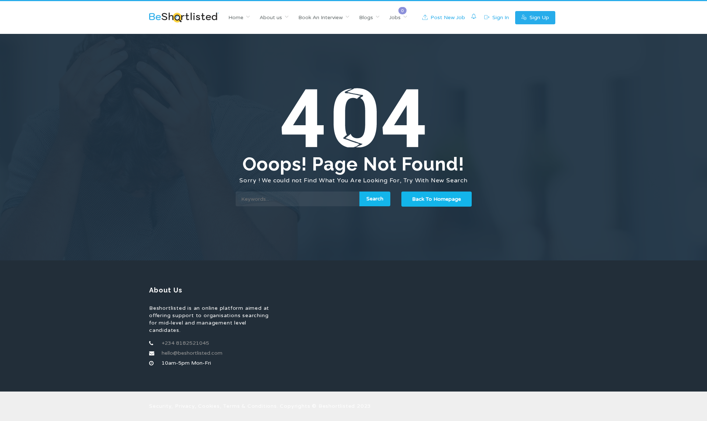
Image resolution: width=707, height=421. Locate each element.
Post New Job (447, 17)
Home (235, 17)
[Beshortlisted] (184, 17)
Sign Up (538, 17)
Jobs (395, 17)
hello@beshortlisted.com (192, 353)
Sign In (500, 17)
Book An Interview (320, 17)
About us (271, 17)
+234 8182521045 (185, 343)
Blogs (366, 17)
